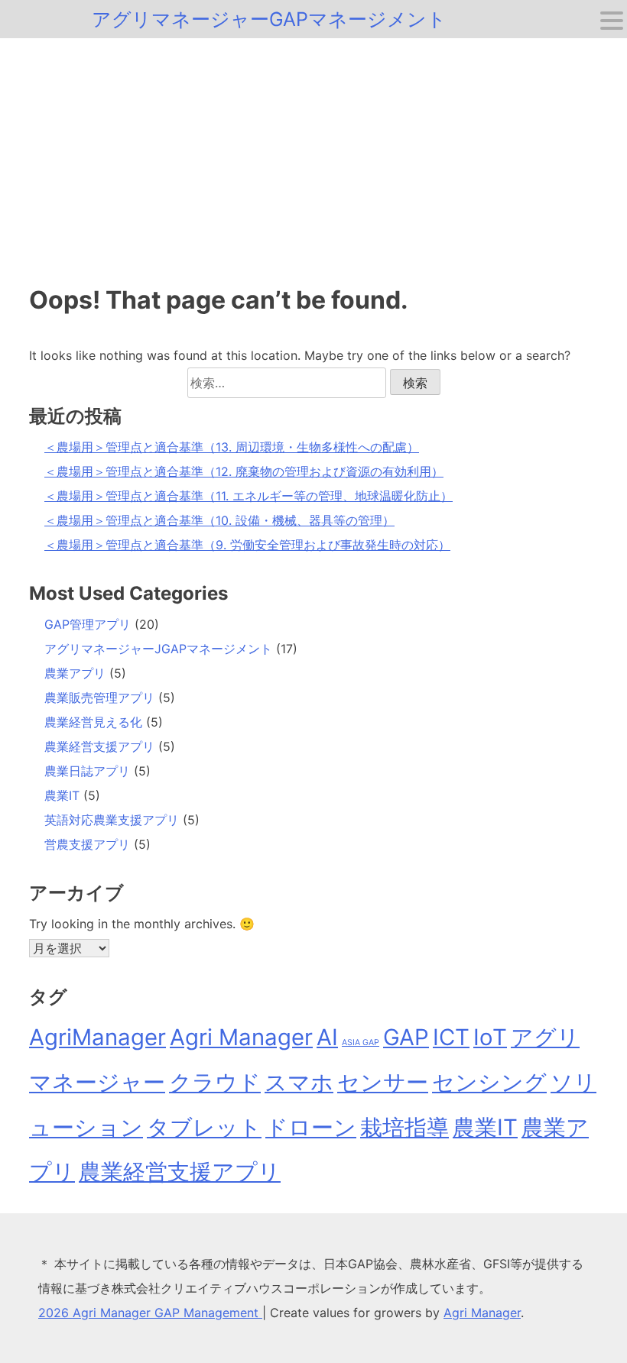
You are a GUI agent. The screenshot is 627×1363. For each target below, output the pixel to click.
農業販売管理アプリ (99, 697)
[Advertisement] (313, 153)
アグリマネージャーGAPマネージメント (269, 19)
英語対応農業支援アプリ (111, 819)
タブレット (204, 1127)
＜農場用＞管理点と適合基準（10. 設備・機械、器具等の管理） (219, 520)
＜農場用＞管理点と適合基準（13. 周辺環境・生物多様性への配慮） (231, 447)
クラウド (215, 1082)
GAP (406, 1037)
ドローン (310, 1127)
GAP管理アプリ (87, 624)
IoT (490, 1037)
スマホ (299, 1082)
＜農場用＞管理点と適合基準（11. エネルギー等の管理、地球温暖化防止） (248, 495)
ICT (451, 1037)
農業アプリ (75, 673)
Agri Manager (241, 1037)
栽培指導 (404, 1127)
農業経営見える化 (93, 722)
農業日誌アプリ (87, 771)
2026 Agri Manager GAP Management (150, 1312)
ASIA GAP (360, 1042)
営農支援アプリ (87, 844)
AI (327, 1037)
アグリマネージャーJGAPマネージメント (158, 648)
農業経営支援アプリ (99, 746)
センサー (382, 1082)
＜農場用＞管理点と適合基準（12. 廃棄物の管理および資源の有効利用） (243, 471)
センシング (489, 1082)
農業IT (62, 795)
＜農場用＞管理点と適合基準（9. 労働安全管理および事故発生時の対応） (247, 544)
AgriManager (97, 1037)
